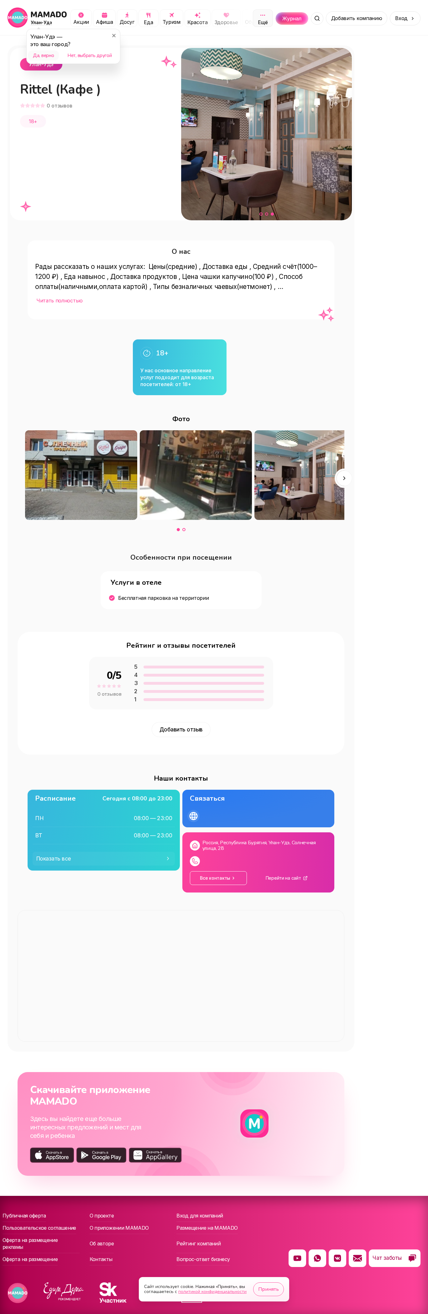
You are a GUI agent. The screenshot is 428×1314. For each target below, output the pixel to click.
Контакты (101, 1259)
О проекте (102, 1215)
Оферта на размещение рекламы (30, 1243)
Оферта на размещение (30, 1259)
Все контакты (215, 878)
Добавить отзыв (181, 729)
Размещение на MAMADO (206, 1228)
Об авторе (102, 1243)
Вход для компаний (199, 1215)
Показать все (53, 859)
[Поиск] (317, 18)
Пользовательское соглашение (39, 1228)
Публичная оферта (24, 1215)
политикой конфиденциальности (212, 1292)
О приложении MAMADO (119, 1228)
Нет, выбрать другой (89, 55)
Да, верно (43, 55)
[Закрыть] (113, 35)
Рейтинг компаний (198, 1243)
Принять (268, 1289)
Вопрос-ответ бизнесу (203, 1259)
